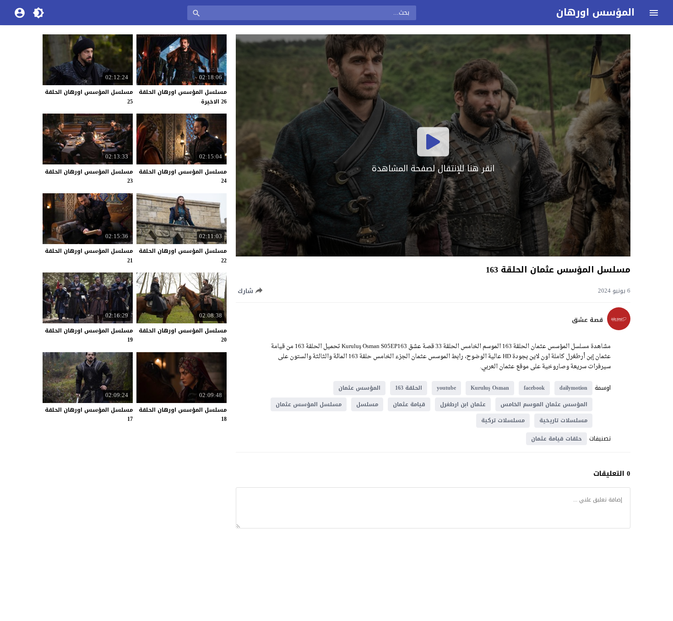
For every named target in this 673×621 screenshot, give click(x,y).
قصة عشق (587, 320)
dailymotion (573, 388)
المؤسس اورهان (595, 12)
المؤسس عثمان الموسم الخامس (543, 404)
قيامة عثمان (409, 404)
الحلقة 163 (408, 388)
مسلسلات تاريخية (563, 420)
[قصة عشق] (618, 328)
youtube (446, 388)
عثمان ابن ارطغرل (463, 404)
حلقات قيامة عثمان (556, 439)
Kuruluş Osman (490, 388)
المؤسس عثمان (359, 388)
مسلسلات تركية (503, 420)
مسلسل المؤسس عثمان (309, 404)
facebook (534, 388)
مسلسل (367, 404)
